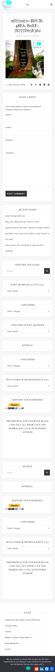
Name (9, 114)
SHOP (7, 649)
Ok (28, 668)
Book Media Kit (11, 643)
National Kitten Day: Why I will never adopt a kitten (27, 227)
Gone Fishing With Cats (15, 216)
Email (9, 127)
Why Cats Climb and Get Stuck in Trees (22, 221)
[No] (52, 664)
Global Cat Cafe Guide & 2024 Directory (22, 619)
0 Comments (34, 36)
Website (9, 140)
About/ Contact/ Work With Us (18, 637)
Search (8, 631)
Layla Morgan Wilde (16, 84)
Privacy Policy (11, 625)
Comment (10, 153)
